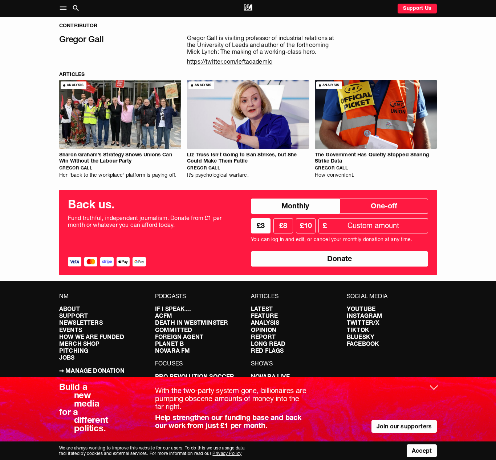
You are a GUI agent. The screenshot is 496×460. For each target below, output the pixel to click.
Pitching (73, 350)
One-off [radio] (384, 205)
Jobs (67, 357)
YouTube (361, 308)
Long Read (268, 343)
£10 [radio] (306, 225)
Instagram (364, 315)
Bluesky (360, 336)
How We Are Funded (91, 336)
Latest (262, 308)
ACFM (163, 315)
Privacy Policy (226, 453)
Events (70, 329)
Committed (173, 329)
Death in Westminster (191, 322)
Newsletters (81, 322)
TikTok (358, 329)
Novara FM (172, 350)
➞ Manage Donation (92, 370)
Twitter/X (363, 322)
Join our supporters (404, 426)
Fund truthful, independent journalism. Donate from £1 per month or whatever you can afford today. (144, 221)
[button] (64, 8)
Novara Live (270, 376)
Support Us (417, 8)
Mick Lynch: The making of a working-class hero (251, 51)
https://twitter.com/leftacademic (229, 61)
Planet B (169, 343)
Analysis (265, 322)
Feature (264, 315)
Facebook (363, 343)
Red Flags (267, 350)
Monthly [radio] (295, 205)
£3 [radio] (261, 225)
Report (263, 336)
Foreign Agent (179, 336)
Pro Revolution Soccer (194, 376)
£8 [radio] (283, 225)
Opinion (263, 329)
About (69, 308)
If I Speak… (173, 308)
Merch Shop (79, 343)
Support (73, 315)
